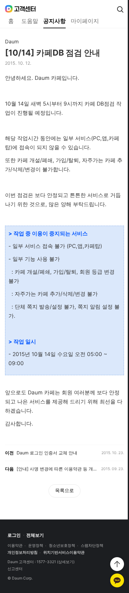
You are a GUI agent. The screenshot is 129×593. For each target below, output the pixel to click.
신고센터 (15, 569)
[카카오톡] (117, 580)
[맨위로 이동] (117, 564)
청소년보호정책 (62, 545)
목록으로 (64, 490)
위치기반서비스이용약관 (64, 552)
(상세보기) (66, 562)
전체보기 (35, 535)
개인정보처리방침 (23, 552)
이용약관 (15, 545)
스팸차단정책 (92, 545)
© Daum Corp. (20, 578)
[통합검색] (120, 9)
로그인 (14, 535)
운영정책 (35, 545)
